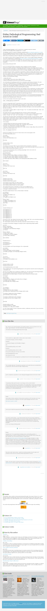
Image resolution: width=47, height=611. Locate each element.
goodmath (6, 30)
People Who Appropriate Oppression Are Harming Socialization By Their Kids (18, 519)
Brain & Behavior (11, 26)
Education (33, 25)
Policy (37, 25)
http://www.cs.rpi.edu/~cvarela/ (11, 401)
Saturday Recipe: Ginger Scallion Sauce (11, 560)
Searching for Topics (7, 554)
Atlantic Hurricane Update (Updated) (8, 576)
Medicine (5, 26)
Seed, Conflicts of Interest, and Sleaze (10, 547)
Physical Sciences (13, 25)
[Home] (10, 22)
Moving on (5, 534)
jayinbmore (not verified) (25, 467)
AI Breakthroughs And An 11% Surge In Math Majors (14, 522)
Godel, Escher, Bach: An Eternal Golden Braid (17, 438)
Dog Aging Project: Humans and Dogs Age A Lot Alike (14, 518)
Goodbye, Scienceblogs (7, 540)
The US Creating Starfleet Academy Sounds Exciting (13, 517)
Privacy (20, 603)
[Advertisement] (23, 10)
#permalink (38, 333)
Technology (18, 26)
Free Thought (24, 26)
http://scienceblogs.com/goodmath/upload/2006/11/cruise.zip (31, 58)
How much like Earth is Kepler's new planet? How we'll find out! (38, 576)
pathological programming (11, 313)
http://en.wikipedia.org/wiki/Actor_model (34, 52)
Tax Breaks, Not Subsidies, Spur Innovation (12, 520)
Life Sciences (5, 25)
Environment (20, 25)
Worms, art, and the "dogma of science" (23, 576)
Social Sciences (27, 25)
